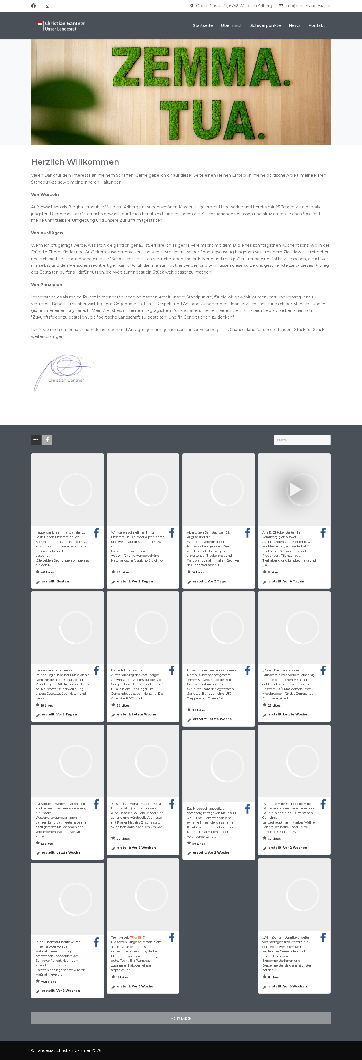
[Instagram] (47, 5)
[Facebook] (33, 5)
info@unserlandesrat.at (308, 5)
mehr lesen (59, 565)
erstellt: (56, 581)
